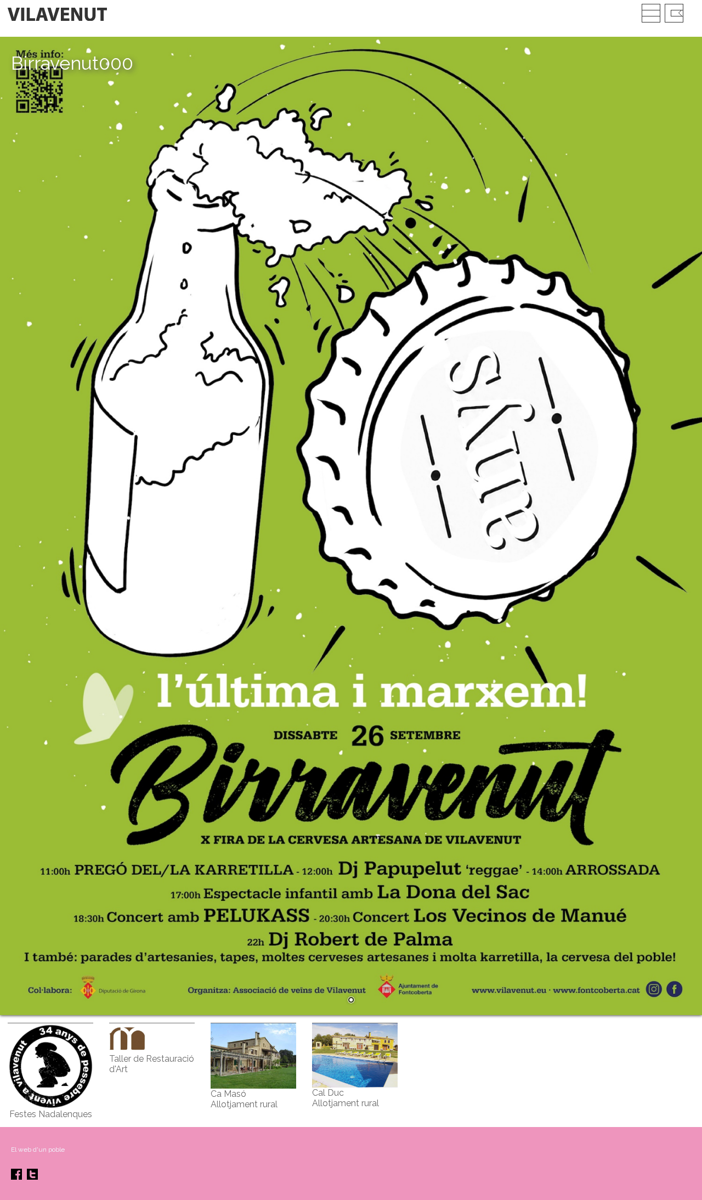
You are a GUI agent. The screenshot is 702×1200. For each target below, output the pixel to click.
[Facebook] (16, 1177)
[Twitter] (32, 1177)
